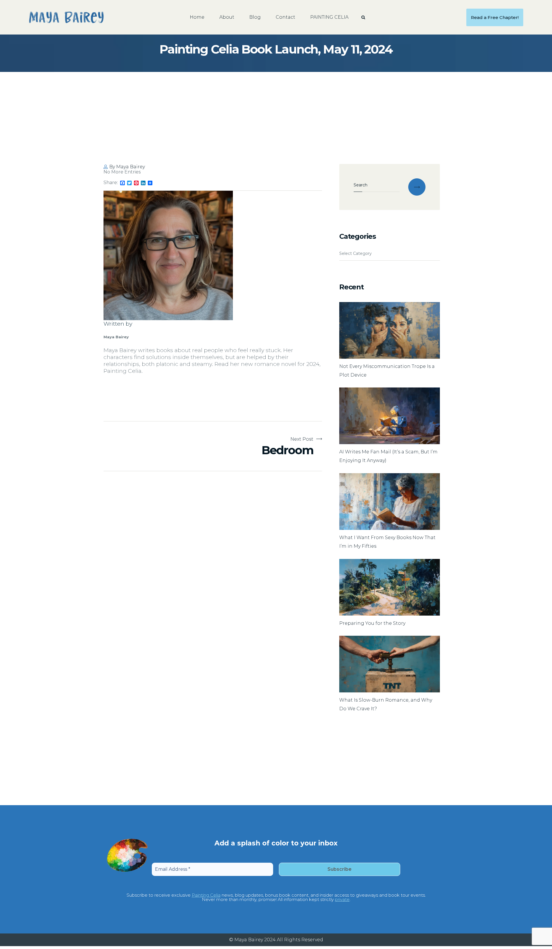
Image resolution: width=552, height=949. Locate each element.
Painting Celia (206, 895)
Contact (285, 17)
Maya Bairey (130, 166)
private (342, 899)
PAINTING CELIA (329, 17)
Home (197, 17)
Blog (255, 17)
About (226, 17)
